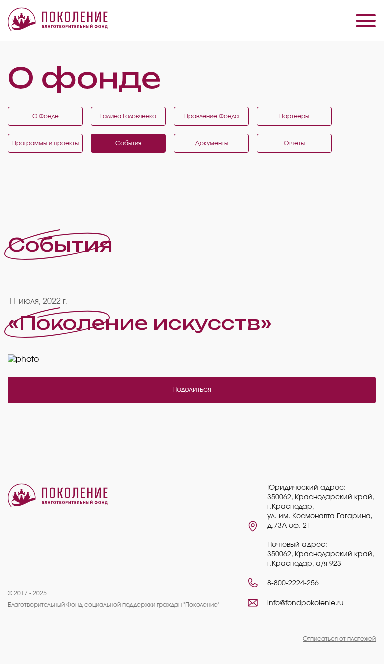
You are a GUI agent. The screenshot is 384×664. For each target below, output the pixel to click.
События (129, 143)
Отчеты (294, 143)
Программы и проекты (45, 143)
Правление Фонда (211, 116)
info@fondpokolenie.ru (306, 603)
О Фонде (45, 116)
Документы (211, 143)
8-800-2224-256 (293, 583)
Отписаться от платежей (339, 639)
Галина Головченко (128, 116)
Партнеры (295, 116)
